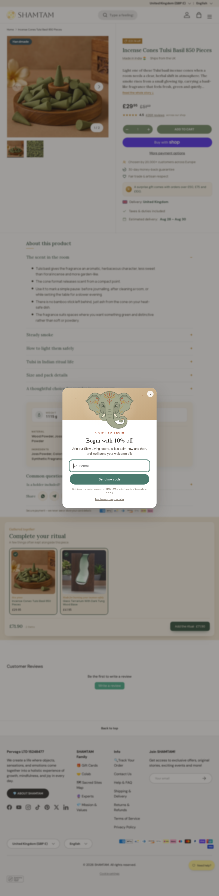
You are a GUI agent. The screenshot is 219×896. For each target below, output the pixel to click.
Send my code (110, 479)
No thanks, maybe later (109, 499)
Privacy (109, 492)
